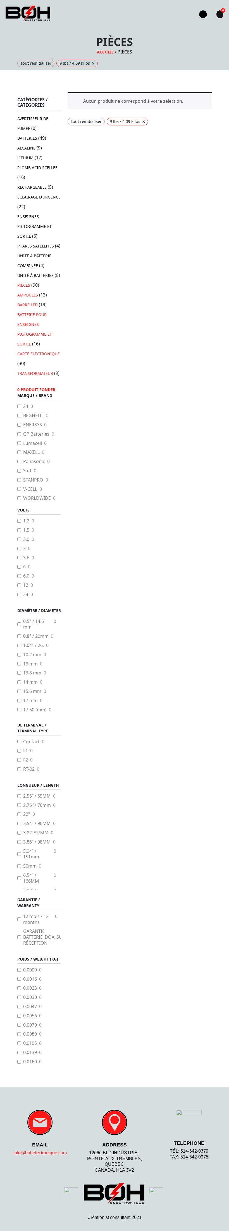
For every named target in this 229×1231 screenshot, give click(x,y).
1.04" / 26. (33, 645)
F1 (25, 751)
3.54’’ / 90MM (37, 823)
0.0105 (30, 1043)
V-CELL (30, 489)
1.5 (26, 530)
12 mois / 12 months (36, 919)
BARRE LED (27, 304)
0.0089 (30, 1034)
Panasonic (34, 461)
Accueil (105, 52)
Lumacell (32, 443)
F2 (25, 760)
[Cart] (219, 14)
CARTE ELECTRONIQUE (38, 353)
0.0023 (30, 988)
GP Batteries (36, 434)
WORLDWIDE (37, 498)
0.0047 (30, 1007)
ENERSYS (32, 425)
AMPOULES (27, 295)
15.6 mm (32, 691)
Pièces (23, 285)
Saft (27, 471)
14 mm (30, 682)
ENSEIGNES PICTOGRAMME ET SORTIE (34, 226)
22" (26, 814)
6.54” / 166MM (31, 878)
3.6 (26, 558)
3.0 (26, 539)
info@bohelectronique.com (40, 1152)
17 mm (30, 701)
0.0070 (30, 1025)
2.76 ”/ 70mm (37, 805)
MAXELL (31, 452)
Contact (31, 742)
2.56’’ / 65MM (37, 796)
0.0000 (30, 970)
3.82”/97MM (36, 833)
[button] (184, 14)
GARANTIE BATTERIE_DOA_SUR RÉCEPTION (44, 937)
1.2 (26, 521)
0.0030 (30, 997)
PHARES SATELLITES (35, 246)
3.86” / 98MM (37, 842)
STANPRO (33, 480)
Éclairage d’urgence (39, 197)
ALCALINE (26, 148)
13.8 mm (32, 673)
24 (25, 406)
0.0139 (30, 1052)
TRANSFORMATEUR (35, 373)
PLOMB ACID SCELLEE (37, 167)
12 (25, 585)
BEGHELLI (33, 416)
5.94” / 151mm (31, 854)
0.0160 (30, 1062)
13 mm (30, 664)
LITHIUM (25, 157)
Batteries (27, 138)
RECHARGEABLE (32, 187)
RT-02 (29, 769)
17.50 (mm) (35, 710)
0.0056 (30, 1016)
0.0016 (30, 979)
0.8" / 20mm (36, 636)
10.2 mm (32, 655)
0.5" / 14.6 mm (33, 624)
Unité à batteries (35, 275)
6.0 (26, 576)
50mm (30, 866)
